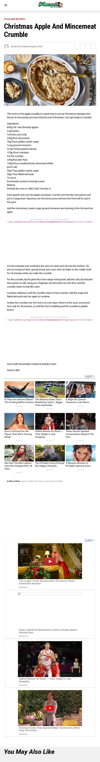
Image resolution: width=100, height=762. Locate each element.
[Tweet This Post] (82, 46)
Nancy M (17, 46)
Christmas (39, 481)
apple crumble (32, 113)
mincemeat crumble (54, 481)
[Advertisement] (50, 239)
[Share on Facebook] (77, 46)
